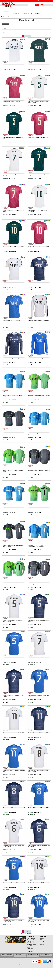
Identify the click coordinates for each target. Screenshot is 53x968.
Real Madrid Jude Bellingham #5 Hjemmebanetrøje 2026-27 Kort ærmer (38, 102)
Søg (37, 4)
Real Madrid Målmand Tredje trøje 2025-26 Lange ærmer (39, 470)
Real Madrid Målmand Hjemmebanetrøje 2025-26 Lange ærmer (39, 433)
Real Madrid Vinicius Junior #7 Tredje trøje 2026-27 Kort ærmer (13, 211)
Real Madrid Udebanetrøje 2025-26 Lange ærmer (12, 358)
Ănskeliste (42, 941)
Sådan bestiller (30, 948)
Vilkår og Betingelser (31, 938)
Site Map (42, 944)
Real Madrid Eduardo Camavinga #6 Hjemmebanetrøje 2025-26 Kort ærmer (13, 846)
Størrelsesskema (30, 941)
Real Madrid (5, 16)
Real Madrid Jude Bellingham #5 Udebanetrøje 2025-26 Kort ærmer (38, 621)
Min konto (42, 938)
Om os (28, 947)
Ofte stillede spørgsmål (32, 945)
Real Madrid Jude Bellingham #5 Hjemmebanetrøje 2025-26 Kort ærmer (12, 621)
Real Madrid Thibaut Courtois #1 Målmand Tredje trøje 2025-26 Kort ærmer (13, 546)
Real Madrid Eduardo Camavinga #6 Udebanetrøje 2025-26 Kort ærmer (39, 846)
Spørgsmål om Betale (31, 939)
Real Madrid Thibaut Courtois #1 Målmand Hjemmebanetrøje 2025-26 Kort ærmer (11, 508)
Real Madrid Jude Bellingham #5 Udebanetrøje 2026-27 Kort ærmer (13, 138)
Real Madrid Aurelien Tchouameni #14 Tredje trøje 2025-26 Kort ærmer (39, 921)
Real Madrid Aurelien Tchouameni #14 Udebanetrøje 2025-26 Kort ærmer (13, 921)
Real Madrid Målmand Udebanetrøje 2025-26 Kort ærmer (39, 395)
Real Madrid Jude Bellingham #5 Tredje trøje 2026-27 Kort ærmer (38, 138)
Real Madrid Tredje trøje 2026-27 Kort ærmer (11, 101)
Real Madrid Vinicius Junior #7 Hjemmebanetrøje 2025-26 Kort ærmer (38, 658)
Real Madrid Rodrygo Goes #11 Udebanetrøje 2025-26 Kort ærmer (38, 733)
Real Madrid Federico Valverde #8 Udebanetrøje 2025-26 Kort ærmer (14, 808)
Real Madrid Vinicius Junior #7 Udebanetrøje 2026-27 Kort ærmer (38, 174)
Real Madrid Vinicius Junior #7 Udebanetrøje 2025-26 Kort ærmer (13, 696)
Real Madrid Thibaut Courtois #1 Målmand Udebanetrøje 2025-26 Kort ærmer (39, 508)
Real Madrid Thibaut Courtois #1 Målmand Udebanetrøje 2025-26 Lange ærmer (13, 583)
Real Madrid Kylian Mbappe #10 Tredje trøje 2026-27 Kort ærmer (39, 247)
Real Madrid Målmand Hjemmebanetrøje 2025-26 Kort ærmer (13, 396)
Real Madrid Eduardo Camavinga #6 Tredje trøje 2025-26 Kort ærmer (14, 883)
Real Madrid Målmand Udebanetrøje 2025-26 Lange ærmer (13, 471)
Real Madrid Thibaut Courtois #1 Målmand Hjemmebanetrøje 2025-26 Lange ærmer (36, 546)
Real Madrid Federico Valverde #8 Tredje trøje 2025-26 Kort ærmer (38, 808)
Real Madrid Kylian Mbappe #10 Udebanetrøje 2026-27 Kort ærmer (13, 247)
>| (29, 35)
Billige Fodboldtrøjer (16, 964)
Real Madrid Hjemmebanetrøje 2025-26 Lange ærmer (38, 320)
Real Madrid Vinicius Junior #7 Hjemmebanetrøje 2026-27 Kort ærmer (13, 174)
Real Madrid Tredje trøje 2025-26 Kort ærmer (11, 320)
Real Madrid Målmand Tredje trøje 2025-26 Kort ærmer (13, 433)
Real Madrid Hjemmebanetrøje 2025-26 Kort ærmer (12, 283)
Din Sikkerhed (30, 951)
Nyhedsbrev (42, 942)
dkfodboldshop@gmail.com (44, 0)
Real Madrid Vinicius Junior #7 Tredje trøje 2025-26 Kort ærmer (38, 696)
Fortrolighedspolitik (31, 942)
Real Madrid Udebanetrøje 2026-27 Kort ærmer (37, 64)
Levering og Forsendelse (32, 944)
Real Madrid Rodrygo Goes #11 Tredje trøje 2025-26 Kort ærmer (14, 771)
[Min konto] (52, 0)
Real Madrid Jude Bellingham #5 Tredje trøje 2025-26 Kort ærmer (13, 658)
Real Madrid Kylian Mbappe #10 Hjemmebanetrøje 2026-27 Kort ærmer (39, 211)
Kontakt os (29, 950)
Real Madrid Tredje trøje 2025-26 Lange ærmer (37, 358)
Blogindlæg (42, 945)
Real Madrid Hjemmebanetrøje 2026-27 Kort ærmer (12, 64)
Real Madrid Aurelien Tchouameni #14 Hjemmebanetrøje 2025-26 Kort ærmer (39, 883)
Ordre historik (43, 939)
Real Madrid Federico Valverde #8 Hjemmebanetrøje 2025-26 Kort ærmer (38, 771)
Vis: (50, 30)
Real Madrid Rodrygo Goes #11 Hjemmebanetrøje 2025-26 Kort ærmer (13, 733)
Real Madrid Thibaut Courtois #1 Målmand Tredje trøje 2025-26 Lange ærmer (38, 583)
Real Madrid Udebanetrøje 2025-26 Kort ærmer (37, 283)
